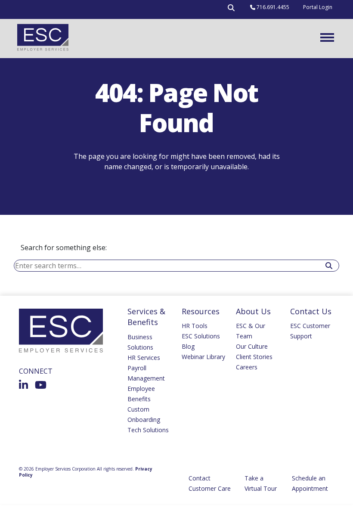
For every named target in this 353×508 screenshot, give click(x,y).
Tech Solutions (148, 430)
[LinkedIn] (23, 385)
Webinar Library (203, 357)
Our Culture (252, 346)
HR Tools (194, 326)
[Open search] (231, 9)
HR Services (143, 357)
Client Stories (254, 357)
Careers (246, 367)
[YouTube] (40, 385)
